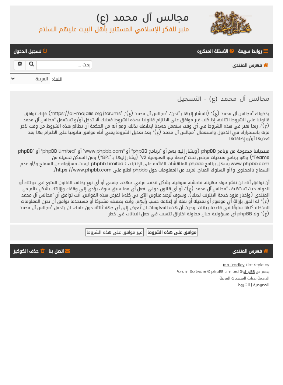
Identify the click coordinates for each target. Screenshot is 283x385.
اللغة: (57, 79)
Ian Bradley (234, 265)
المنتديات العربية (233, 278)
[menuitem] (216, 51)
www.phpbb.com (250, 164)
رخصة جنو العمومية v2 (163, 158)
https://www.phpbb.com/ (83, 170)
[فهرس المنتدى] (230, 23)
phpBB (248, 271)
